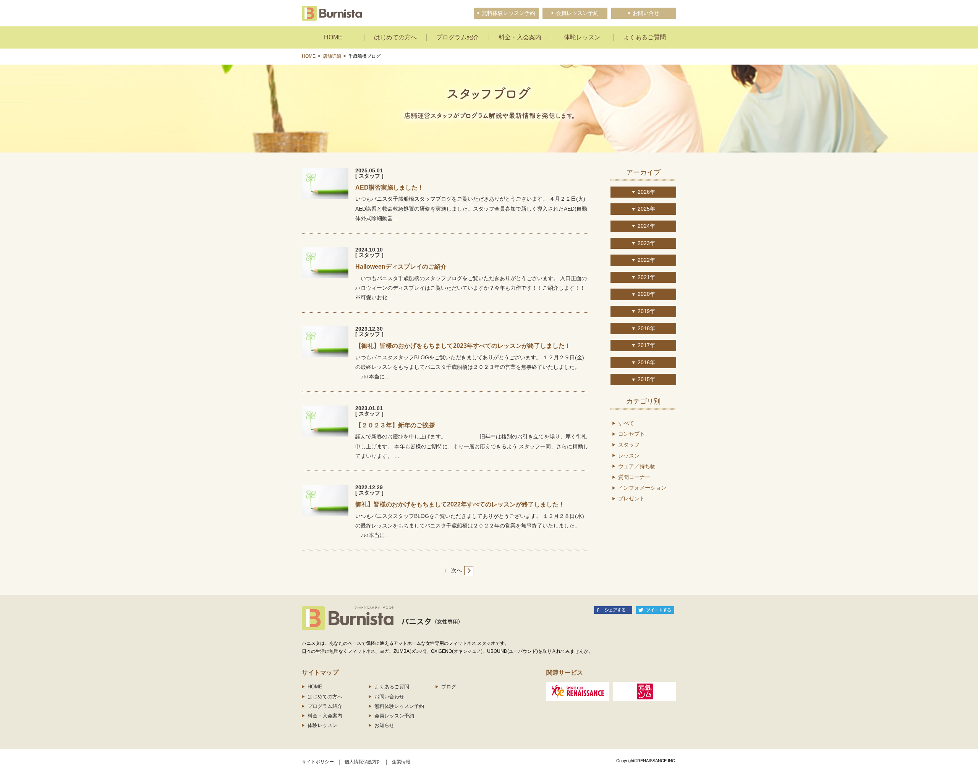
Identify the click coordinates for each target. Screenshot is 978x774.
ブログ (448, 687)
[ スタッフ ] (369, 175)
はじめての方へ (325, 696)
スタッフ (629, 444)
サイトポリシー (318, 761)
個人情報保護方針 (363, 761)
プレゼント (631, 498)
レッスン (629, 456)
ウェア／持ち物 (637, 466)
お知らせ (384, 725)
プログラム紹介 (325, 706)
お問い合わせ (389, 696)
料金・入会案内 (325, 716)
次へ (456, 570)
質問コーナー (634, 477)
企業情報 (401, 761)
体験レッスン (322, 725)
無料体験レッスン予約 (399, 706)
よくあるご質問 (391, 687)
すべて (626, 423)
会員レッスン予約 (394, 716)
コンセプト (631, 434)
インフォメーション (642, 488)
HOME (309, 56)
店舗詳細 (332, 56)
